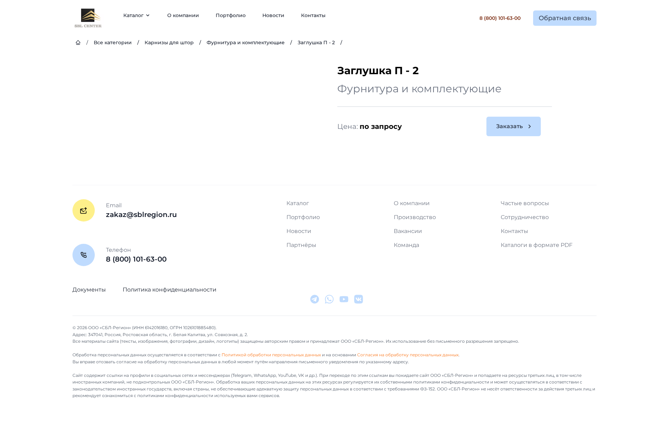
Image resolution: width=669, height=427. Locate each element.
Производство (415, 217)
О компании (183, 15)
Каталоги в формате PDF (536, 245)
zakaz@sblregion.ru (141, 214)
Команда (406, 245)
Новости (273, 15)
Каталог (297, 203)
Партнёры (301, 245)
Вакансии (408, 231)
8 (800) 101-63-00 (500, 18)
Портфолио (231, 15)
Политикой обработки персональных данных (271, 354)
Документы (89, 289)
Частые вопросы (525, 203)
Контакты (313, 15)
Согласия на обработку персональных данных (408, 354)
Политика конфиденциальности (169, 289)
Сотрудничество (525, 217)
